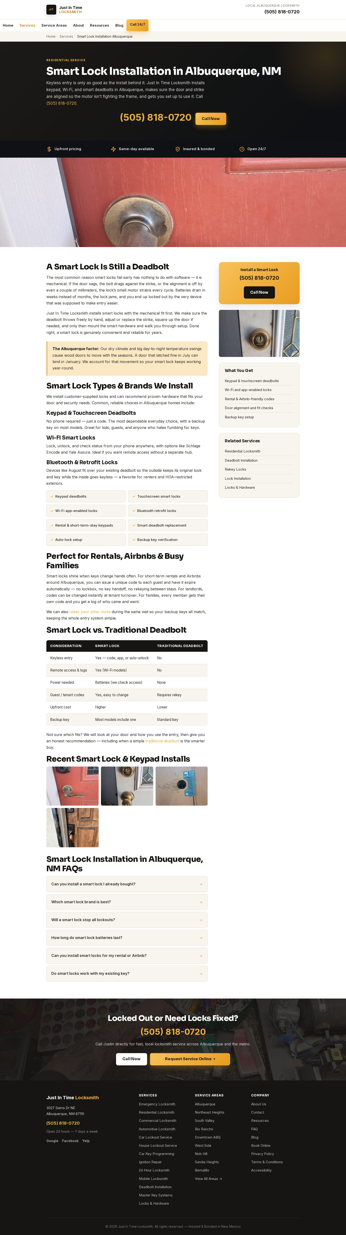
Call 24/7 (137, 24)
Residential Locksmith (242, 451)
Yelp (86, 1141)
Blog (119, 25)
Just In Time (72, 1097)
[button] (190, 1059)
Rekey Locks (235, 469)
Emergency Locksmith (157, 1104)
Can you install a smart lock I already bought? (93, 884)
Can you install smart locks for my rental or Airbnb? (99, 955)
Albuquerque (205, 1104)
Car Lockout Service (155, 1137)
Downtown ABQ (208, 1137)
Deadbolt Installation (241, 460)
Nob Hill (201, 1153)
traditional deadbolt (162, 741)
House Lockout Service (158, 1145)
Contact (257, 1112)
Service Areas (54, 25)
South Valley (204, 1120)
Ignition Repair (150, 1162)
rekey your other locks (90, 611)
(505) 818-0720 (282, 12)
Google (52, 1141)
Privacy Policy (262, 1153)
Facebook (70, 1141)
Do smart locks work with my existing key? (90, 973)
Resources (99, 25)
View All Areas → (208, 1178)
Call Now (211, 118)
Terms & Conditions (267, 1162)
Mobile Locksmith (153, 1178)
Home (8, 25)
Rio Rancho (204, 1129)
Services (27, 25)
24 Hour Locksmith (154, 1170)
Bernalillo (202, 1170)
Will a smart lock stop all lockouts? (83, 919)
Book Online (260, 1145)
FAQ (254, 1129)
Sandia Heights (207, 1162)
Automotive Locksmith (157, 1129)
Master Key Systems (156, 1195)
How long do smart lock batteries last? (86, 937)
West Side (203, 1145)
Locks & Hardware (240, 487)
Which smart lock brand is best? (81, 901)
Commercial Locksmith (157, 1120)
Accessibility (261, 1170)
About (78, 25)
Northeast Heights (209, 1112)
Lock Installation (238, 478)
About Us (258, 1104)
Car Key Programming (156, 1153)
